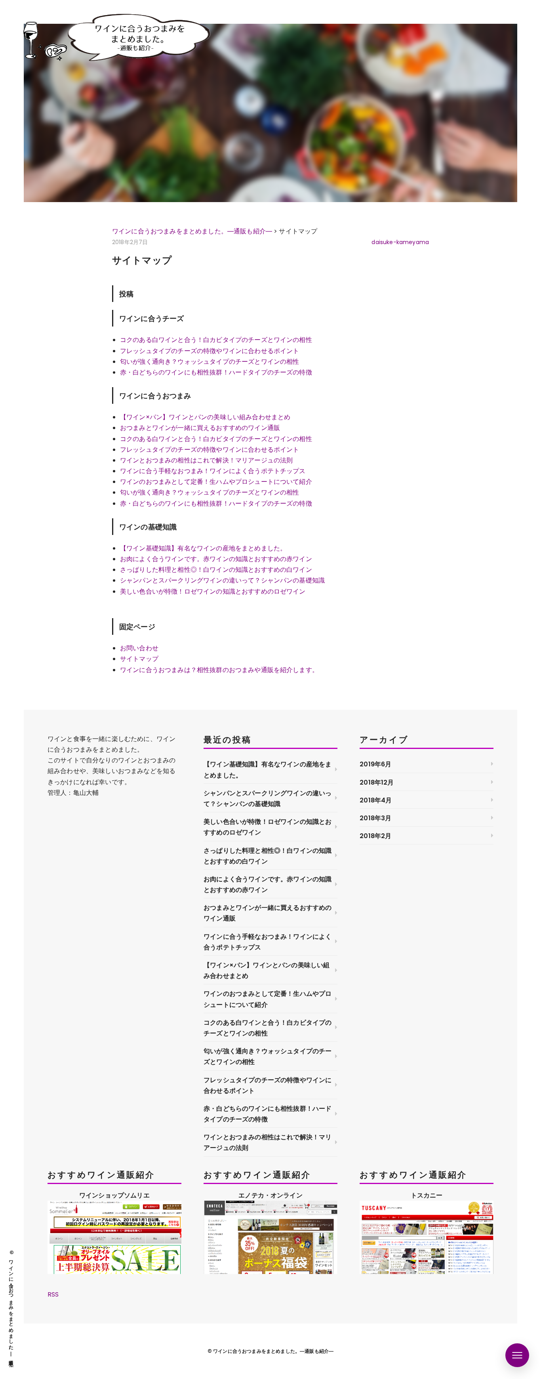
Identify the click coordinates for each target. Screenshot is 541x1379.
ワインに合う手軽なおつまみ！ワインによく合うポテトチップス (213, 471)
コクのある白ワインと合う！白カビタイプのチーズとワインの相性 (216, 339)
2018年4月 (376, 800)
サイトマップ (139, 658)
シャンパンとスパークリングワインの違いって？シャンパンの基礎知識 (222, 580)
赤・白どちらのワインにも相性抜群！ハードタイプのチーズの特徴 (216, 372)
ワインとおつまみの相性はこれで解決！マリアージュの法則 (206, 460)
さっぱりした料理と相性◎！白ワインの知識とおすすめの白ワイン (216, 569)
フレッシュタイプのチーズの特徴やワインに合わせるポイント (209, 350)
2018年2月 (375, 835)
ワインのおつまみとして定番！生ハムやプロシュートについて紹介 (216, 481)
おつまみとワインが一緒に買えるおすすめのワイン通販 (200, 427)
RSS (53, 1294)
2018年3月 (375, 818)
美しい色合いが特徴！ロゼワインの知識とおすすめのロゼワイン (213, 591)
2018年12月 (377, 782)
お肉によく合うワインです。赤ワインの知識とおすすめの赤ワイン (216, 558)
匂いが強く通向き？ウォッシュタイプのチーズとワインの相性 (209, 361)
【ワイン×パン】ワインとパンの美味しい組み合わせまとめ (205, 417)
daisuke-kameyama (400, 242)
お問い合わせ (139, 648)
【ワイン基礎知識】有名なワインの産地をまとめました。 (203, 548)
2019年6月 (375, 764)
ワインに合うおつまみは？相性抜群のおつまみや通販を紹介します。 (219, 669)
